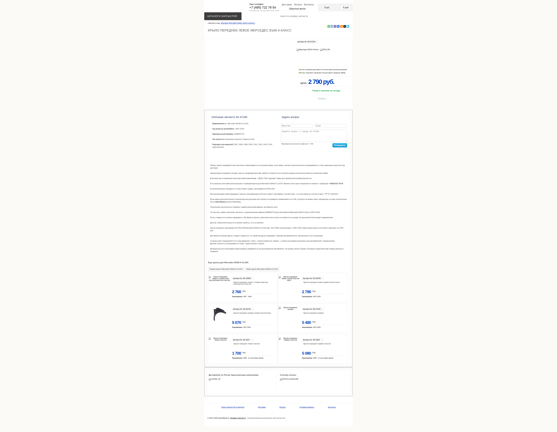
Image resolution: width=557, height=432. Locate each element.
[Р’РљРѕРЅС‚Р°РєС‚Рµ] (338, 26)
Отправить (340, 145)
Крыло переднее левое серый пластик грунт (321, 282)
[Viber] (335, 26)
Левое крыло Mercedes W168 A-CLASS (262, 269)
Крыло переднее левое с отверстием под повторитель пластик (251, 283)
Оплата (298, 4)
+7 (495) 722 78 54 (262, 7)
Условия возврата (306, 407)
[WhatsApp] (328, 26)
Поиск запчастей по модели (232, 407)
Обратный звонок (297, 8)
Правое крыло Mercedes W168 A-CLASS (226, 269)
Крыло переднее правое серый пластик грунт (252, 313)
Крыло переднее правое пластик (317, 344)
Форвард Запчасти (238, 418)
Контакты (309, 4)
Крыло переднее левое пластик (247, 344)
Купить (322, 99)
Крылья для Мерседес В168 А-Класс (238, 23)
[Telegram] (332, 26)
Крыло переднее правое (313, 313)
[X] (344, 26)
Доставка (287, 4)
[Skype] (348, 26)
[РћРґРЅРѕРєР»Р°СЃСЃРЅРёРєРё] (341, 26)
